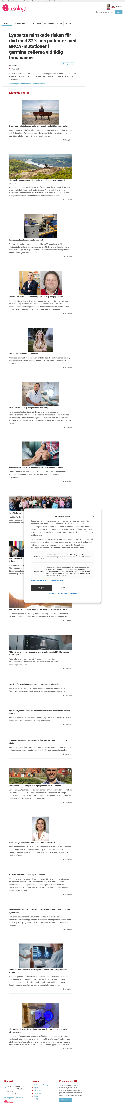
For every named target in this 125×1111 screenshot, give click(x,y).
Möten (59, 23)
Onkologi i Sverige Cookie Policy (67, 593)
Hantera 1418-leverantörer (38, 580)
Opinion (68, 23)
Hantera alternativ (84, 588)
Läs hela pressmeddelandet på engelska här (27, 83)
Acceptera (41, 588)
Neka (63, 588)
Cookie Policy (52, 593)
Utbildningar (36, 23)
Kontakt (36, 1096)
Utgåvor (36, 1088)
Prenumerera (38, 1093)
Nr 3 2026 (114, 7)
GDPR (36, 1099)
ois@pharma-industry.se (15, 1098)
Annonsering (38, 1090)
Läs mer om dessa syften (55, 580)
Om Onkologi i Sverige (41, 1085)
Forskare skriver (20, 23)
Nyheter (7, 23)
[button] (93, 517)
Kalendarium (49, 23)
